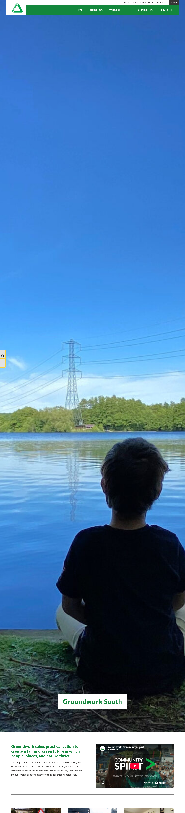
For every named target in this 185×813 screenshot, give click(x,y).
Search (174, 2)
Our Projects (143, 10)
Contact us (167, 10)
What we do (118, 10)
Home (79, 10)
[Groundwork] (16, 7)
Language (162, 2)
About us (96, 10)
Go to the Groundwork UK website (134, 2)
